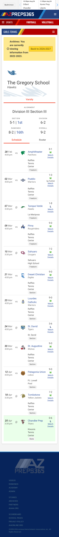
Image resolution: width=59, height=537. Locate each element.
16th (19, 132)
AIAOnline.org (16, 525)
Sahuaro (32, 253)
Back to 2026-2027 (41, 48)
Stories (13, 497)
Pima (33, 227)
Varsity (29, 99)
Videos (12, 480)
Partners (13, 505)
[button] (57, 5)
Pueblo (32, 180)
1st (19, 122)
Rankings (13, 484)
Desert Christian (36, 276)
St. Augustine (35, 347)
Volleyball (48, 22)
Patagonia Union (37, 373)
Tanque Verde (35, 207)
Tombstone (34, 396)
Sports (9, 22)
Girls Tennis (10, 32)
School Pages (16, 518)
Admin (12, 491)
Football (31, 22)
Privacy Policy (16, 521)
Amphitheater (35, 153)
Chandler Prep (35, 422)
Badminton (9, 5)
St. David (33, 328)
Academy (13, 488)
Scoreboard (15, 514)
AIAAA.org (14, 508)
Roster (42, 139)
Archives (13, 501)
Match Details (51, 156)
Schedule (16, 139)
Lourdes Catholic (32, 301)
